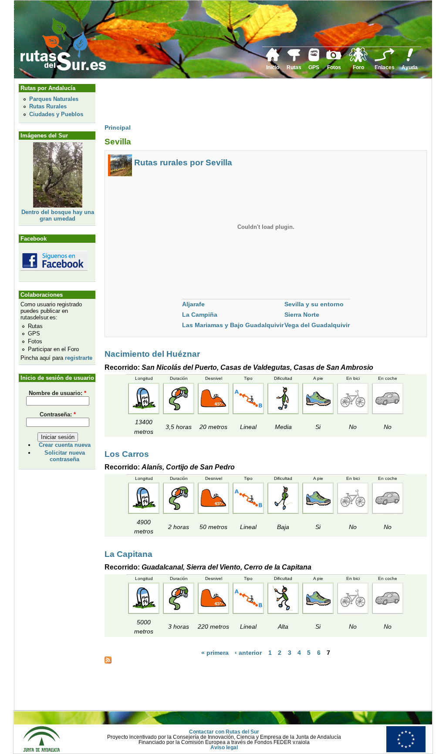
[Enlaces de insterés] (385, 60)
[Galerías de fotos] (334, 58)
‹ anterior (248, 653)
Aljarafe (193, 304)
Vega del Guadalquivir (317, 325)
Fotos (334, 67)
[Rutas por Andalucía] (294, 60)
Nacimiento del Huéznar (152, 354)
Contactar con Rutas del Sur (224, 731)
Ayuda (410, 67)
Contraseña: (58, 414)
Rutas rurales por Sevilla (183, 162)
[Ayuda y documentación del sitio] (409, 60)
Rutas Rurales (48, 106)
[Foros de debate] (358, 60)
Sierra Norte (301, 314)
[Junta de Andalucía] (41, 750)
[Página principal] (273, 60)
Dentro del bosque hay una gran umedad (57, 215)
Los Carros (127, 454)
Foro (358, 67)
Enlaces (385, 67)
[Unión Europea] (406, 750)
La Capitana (128, 554)
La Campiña (199, 314)
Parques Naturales (53, 99)
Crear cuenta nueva (65, 445)
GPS (313, 67)
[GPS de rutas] (313, 60)
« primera (215, 653)
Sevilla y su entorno (314, 304)
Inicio (272, 67)
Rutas (294, 67)
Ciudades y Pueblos (56, 114)
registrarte (78, 358)
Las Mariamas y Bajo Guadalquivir (233, 325)
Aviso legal (224, 747)
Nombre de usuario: (57, 393)
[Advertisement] (263, 103)
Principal (118, 127)
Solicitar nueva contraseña (64, 455)
